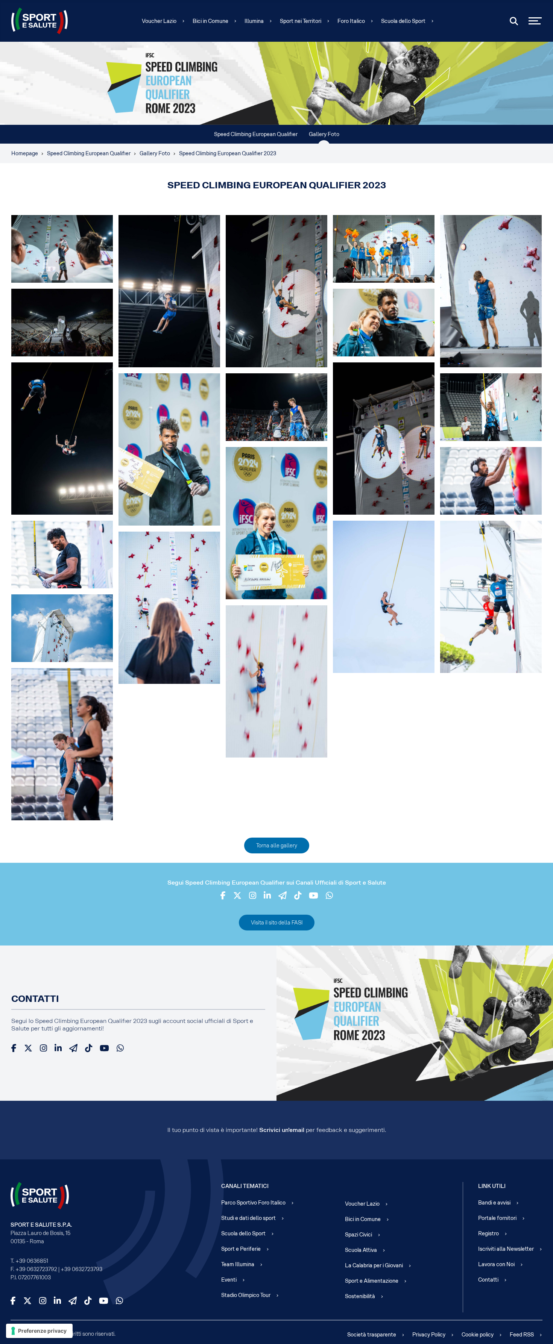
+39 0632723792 (36, 1269)
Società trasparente (371, 1334)
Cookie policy (478, 1334)
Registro (488, 1233)
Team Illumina (237, 1264)
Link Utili (492, 1186)
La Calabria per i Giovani (374, 1265)
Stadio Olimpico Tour (245, 1295)
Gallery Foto (324, 134)
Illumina (254, 21)
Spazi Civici (358, 1234)
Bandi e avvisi (494, 1202)
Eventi (229, 1279)
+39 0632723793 (81, 1269)
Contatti (488, 1279)
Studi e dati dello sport (248, 1218)
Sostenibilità (360, 1296)
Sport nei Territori (300, 21)
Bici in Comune (210, 21)
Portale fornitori (497, 1218)
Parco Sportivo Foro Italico (253, 1202)
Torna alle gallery (276, 845)
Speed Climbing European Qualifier (256, 134)
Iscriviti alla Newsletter (506, 1249)
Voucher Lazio (159, 21)
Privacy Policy (428, 1334)
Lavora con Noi (496, 1264)
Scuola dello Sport (403, 21)
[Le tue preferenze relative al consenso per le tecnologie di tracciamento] (39, 1331)
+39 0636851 (31, 1261)
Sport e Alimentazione (371, 1280)
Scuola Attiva (361, 1250)
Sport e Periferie (241, 1249)
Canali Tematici (245, 1186)
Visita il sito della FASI (276, 922)
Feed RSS (522, 1334)
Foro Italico (351, 21)
